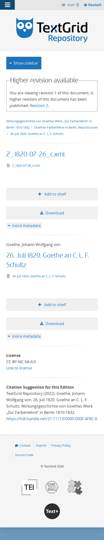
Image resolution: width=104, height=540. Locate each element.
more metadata (26, 225)
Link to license (19, 368)
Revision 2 (39, 105)
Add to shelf (54, 194)
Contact (25, 445)
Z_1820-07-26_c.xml (35, 154)
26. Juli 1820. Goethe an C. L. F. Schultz (36, 133)
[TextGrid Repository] (52, 19)
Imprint (41, 445)
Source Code (24, 455)
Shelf (72, 5)
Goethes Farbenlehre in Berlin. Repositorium (66, 127)
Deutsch (95, 5)
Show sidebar (26, 63)
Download (54, 213)
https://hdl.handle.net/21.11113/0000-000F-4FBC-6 (51, 418)
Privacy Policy (61, 445)
